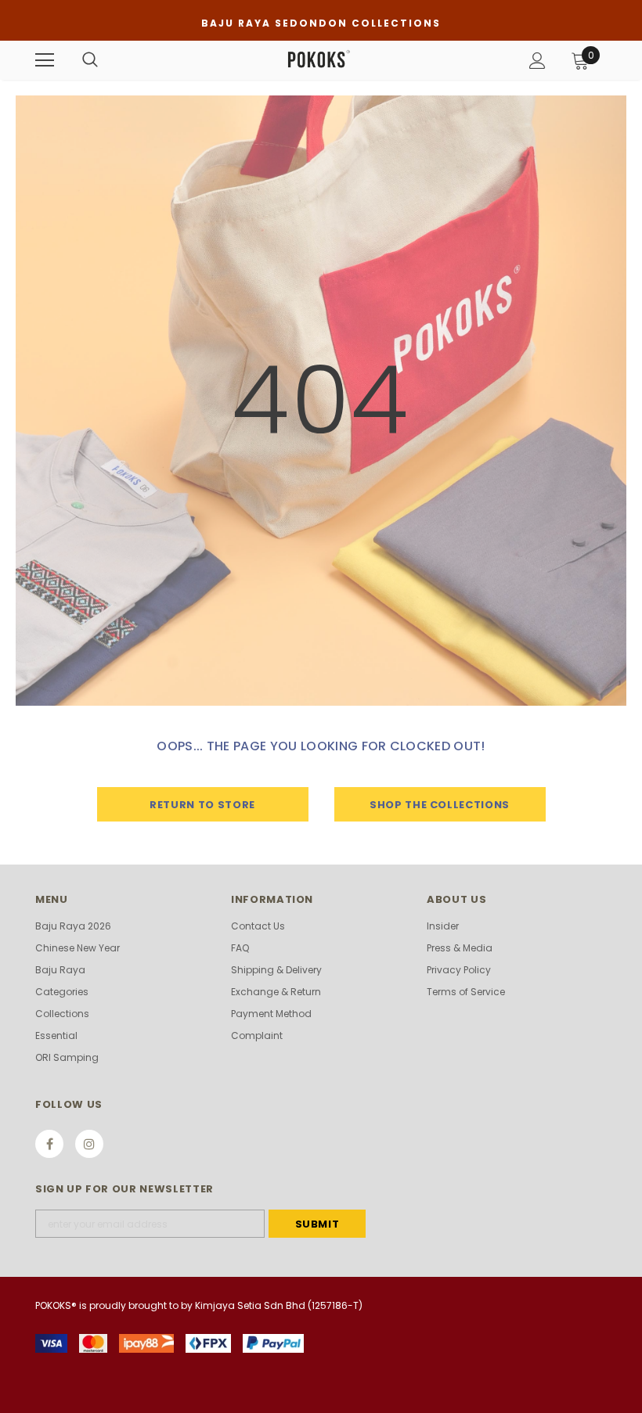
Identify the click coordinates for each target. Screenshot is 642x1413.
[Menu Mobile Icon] (44, 60)
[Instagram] (89, 1144)
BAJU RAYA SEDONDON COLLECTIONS (321, 23)
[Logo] (319, 59)
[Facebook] (49, 1144)
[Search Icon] (90, 60)
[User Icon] (537, 60)
